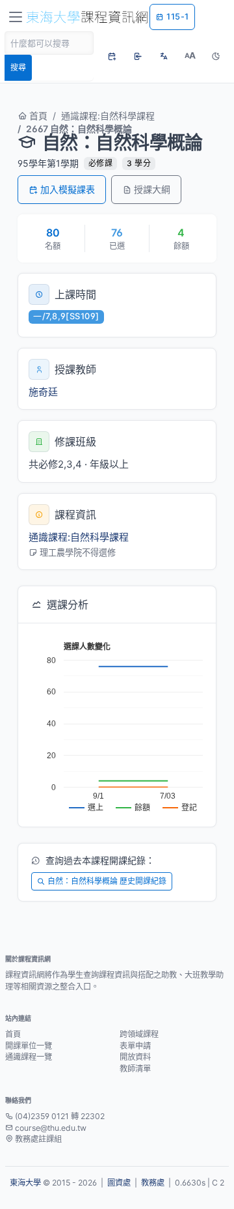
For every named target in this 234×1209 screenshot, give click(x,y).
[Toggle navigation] (15, 17)
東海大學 (25, 1183)
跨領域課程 (139, 1034)
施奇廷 (43, 392)
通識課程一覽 (28, 1057)
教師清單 (135, 1069)
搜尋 (18, 67)
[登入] (138, 56)
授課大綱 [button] (152, 189)
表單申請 (135, 1046)
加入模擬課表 (67, 189)
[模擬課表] (112, 56)
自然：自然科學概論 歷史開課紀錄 (106, 881)
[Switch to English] (164, 56)
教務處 (152, 1183)
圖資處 (119, 1183)
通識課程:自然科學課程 (108, 115)
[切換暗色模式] (216, 56)
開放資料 (135, 1057)
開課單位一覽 (28, 1046)
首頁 (37, 115)
